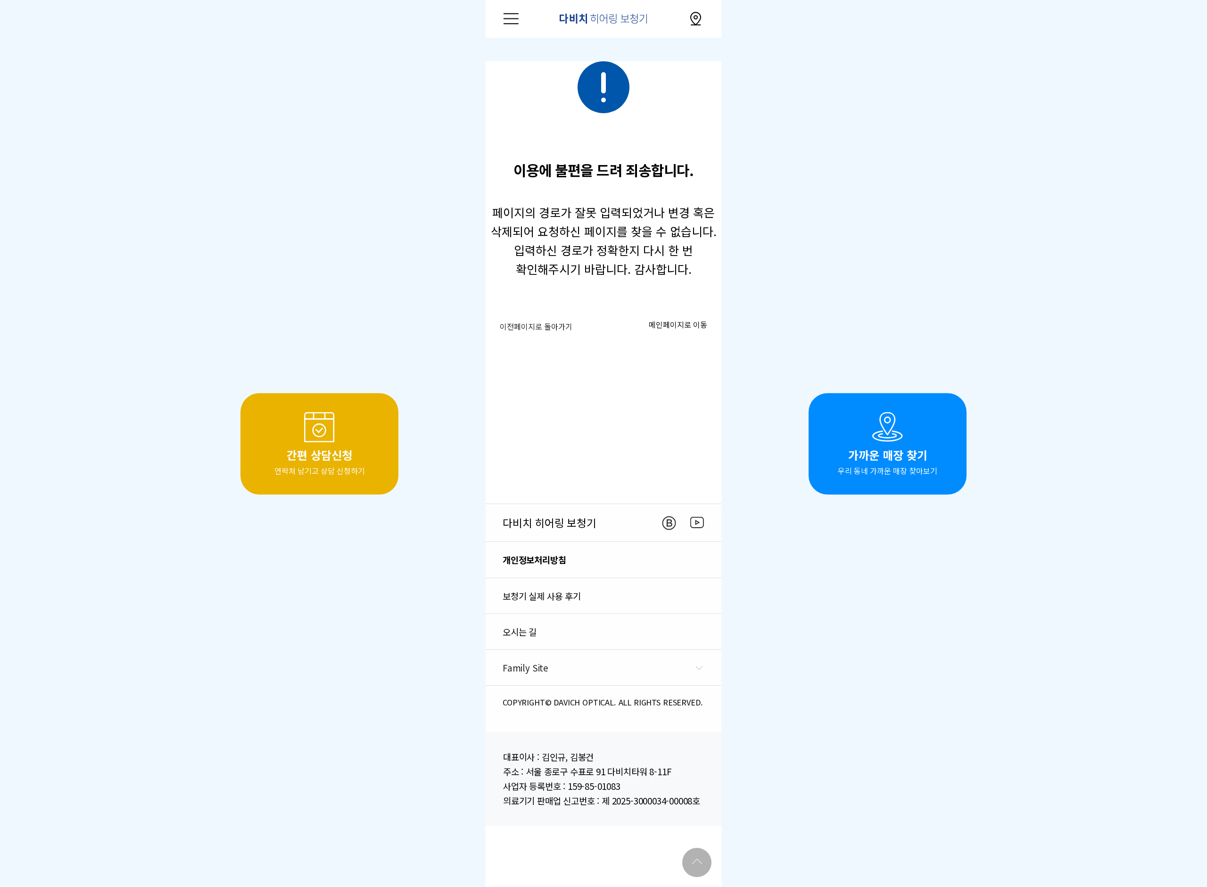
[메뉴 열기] (511, 18)
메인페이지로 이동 (678, 324)
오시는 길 (520, 631)
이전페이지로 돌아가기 (536, 326)
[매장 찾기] (695, 18)
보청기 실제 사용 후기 (542, 595)
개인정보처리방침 (534, 559)
